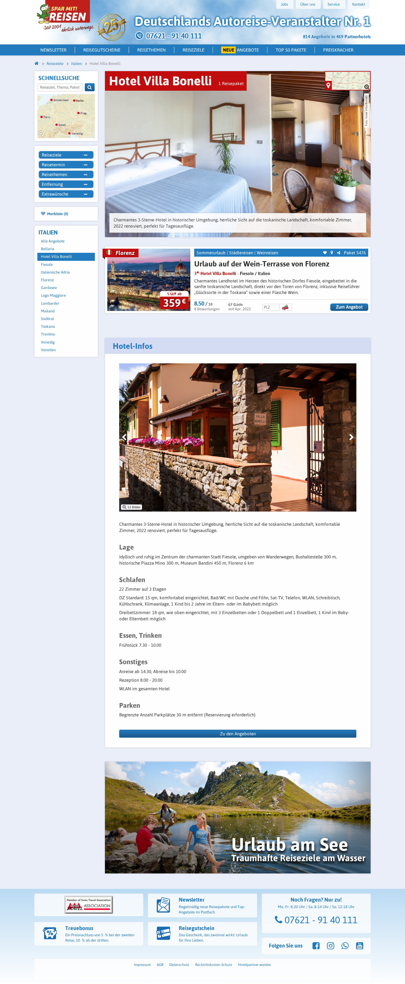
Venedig (48, 342)
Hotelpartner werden (254, 965)
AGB (160, 965)
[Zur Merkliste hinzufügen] (325, 253)
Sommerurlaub (211, 252)
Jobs (284, 4)
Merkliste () (57, 213)
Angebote (241, 50)
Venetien (48, 350)
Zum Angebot (349, 306)
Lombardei (50, 303)
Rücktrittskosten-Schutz (213, 965)
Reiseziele (193, 49)
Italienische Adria (55, 272)
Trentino (48, 334)
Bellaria (47, 249)
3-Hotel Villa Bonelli (215, 273)
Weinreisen (267, 252)
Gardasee (49, 287)
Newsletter (53, 49)
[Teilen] (339, 253)
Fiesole (47, 264)
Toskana (48, 326)
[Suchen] (90, 87)
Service (334, 4)
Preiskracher (338, 49)
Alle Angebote (53, 241)
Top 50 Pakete (291, 49)
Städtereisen (241, 252)
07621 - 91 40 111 (320, 919)
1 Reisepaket (231, 83)
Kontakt (358, 4)
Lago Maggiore (53, 295)
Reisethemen (151, 49)
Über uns (307, 4)
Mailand (48, 311)
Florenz (47, 280)
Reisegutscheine (101, 49)
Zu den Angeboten (238, 733)
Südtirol (47, 319)
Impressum (142, 965)
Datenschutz (179, 965)
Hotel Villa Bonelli (56, 256)
